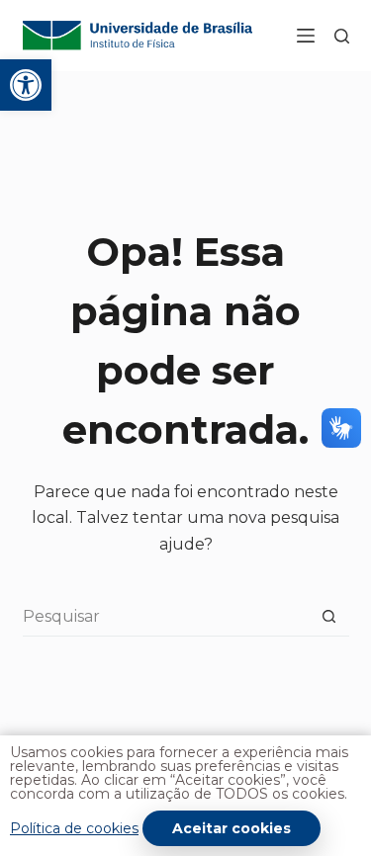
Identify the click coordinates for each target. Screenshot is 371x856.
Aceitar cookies (231, 828)
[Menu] (306, 35)
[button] (25, 85)
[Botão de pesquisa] (329, 617)
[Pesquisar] (341, 36)
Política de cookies (74, 828)
